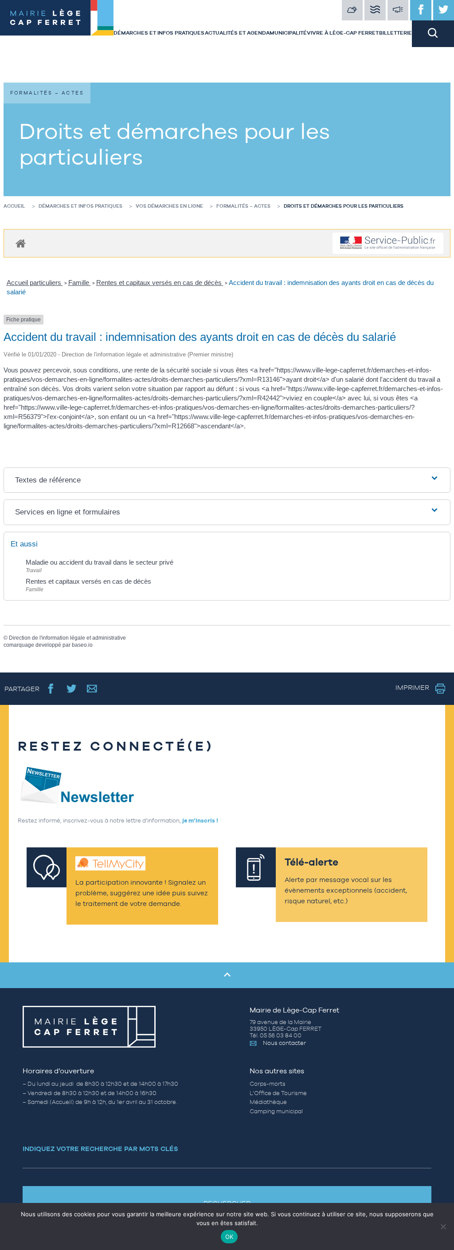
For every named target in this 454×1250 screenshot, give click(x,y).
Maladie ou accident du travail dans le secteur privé (99, 562)
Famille (79, 282)
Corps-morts (268, 1083)
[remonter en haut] (227, 975)
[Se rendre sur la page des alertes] (398, 10)
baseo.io (82, 645)
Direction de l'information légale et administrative (67, 638)
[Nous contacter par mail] (92, 689)
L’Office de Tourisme (278, 1093)
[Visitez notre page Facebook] (420, 10)
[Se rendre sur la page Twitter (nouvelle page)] (71, 689)
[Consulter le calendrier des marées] (375, 10)
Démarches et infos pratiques (159, 33)
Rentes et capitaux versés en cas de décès (159, 282)
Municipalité (288, 33)
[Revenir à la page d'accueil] (57, 23)
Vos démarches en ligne (169, 206)
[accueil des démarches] (21, 243)
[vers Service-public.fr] (388, 243)
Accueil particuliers (35, 282)
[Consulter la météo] (352, 10)
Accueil (14, 206)
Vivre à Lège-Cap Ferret (343, 33)
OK (229, 1236)
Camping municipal (276, 1111)
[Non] (442, 1226)
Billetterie (395, 33)
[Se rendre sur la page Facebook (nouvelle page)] (50, 689)
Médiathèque (268, 1102)
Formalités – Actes (243, 206)
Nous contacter (284, 1043)
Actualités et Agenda (237, 33)
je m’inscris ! (200, 820)
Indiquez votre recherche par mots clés (100, 1148)
